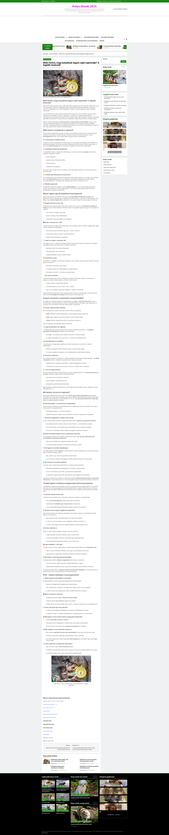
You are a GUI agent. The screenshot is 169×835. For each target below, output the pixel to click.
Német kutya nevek (46, 813)
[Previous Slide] (124, 1)
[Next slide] (126, 1)
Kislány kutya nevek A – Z (75, 37)
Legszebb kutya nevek (48, 724)
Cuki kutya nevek (47, 720)
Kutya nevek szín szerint (107, 37)
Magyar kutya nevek (60, 813)
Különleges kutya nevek (109, 85)
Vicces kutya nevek (48, 727)
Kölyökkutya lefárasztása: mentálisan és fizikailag (115, 105)
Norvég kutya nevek (60, 802)
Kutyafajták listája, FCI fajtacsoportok (87, 40)
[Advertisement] (84, 25)
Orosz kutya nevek (45, 802)
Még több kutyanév (48, 737)
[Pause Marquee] (125, 47)
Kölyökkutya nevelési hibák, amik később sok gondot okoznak (83, 46)
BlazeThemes (45, 832)
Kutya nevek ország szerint (91, 37)
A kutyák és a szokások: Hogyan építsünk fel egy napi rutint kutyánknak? (48, 790)
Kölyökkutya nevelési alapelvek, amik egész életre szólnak (108, 1)
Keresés (105, 59)
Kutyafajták (46, 734)
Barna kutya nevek (76, 797)
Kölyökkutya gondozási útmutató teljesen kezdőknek (118, 46)
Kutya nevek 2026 (84, 6)
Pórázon (102, 40)
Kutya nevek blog (69, 40)
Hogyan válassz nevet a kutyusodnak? (53, 701)
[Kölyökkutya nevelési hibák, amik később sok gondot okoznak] (65, 47)
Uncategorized (107, 172)
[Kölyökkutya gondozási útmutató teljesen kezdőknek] (102, 47)
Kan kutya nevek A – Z (61, 37)
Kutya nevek (46, 68)
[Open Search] (124, 39)
